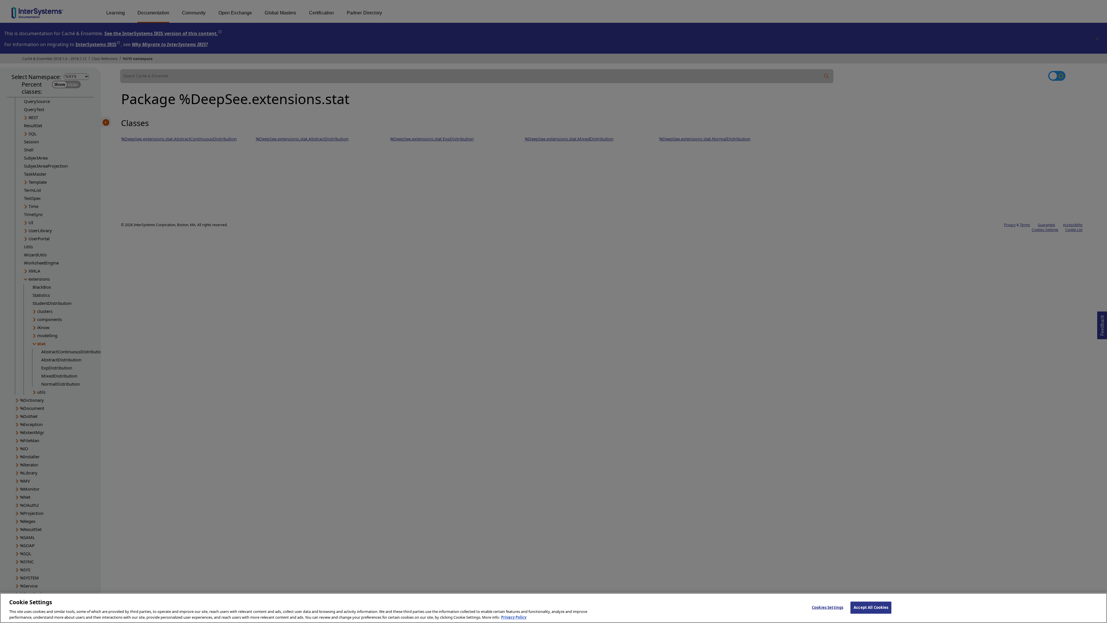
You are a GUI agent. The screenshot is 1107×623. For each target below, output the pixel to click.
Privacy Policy (513, 617)
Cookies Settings (827, 607)
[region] (553, 608)
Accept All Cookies (871, 607)
